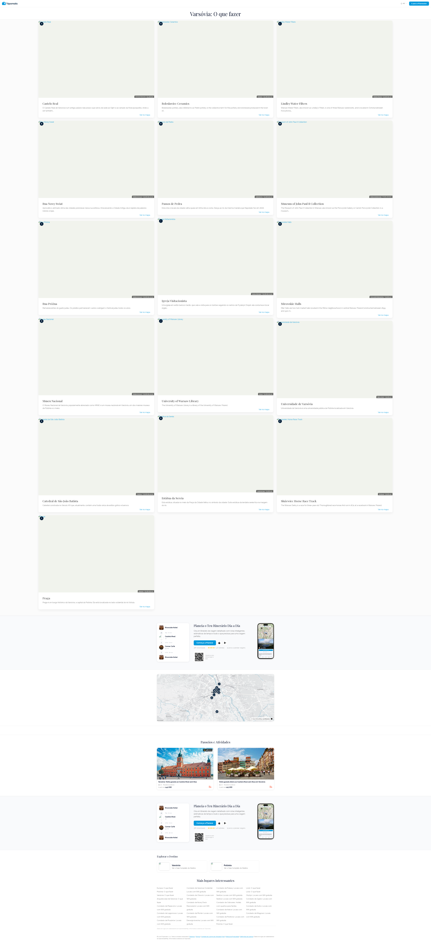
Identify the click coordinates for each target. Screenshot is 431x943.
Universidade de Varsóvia (297, 404)
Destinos (192, 936)
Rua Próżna (50, 303)
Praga (46, 598)
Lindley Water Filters (294, 103)
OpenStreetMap (257, 719)
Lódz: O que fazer (253, 888)
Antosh (260, 96)
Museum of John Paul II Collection (302, 203)
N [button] (214, 690)
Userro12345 (261, 491)
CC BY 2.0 (388, 297)
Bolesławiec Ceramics (175, 103)
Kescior (141, 591)
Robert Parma (378, 96)
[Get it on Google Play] (225, 642)
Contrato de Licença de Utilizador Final (213, 936)
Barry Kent (380, 397)
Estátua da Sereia (173, 498)
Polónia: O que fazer (165, 892)
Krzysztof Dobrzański (377, 297)
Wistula (381, 494)
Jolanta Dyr (259, 197)
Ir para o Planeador (419, 3)
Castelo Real (50, 103)
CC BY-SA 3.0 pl (148, 197)
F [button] (219, 684)
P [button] (217, 712)
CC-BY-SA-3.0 (268, 96)
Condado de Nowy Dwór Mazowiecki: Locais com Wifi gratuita (198, 906)
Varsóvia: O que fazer (165, 895)
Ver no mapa (145, 115)
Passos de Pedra (172, 203)
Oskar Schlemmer (375, 197)
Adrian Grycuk (137, 197)
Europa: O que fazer (165, 888)
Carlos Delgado (256, 294)
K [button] (216, 688)
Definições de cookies (246, 936)
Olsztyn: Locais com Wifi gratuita (259, 895)
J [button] (218, 690)
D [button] (218, 692)
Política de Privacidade (232, 936)
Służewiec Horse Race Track (298, 501)
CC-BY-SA (150, 96)
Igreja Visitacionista (174, 301)
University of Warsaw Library (180, 401)
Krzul (261, 394)
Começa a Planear (204, 643)
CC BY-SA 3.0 (149, 591)
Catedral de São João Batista (60, 501)
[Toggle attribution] (271, 719)
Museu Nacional (53, 401)
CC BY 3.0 (269, 491)
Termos (198, 936)
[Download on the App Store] (219, 642)
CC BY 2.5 (388, 397)
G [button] (214, 692)
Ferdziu (139, 494)
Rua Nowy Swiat (53, 203)
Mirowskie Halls (291, 303)
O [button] (211, 698)
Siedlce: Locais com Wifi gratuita (229, 895)
